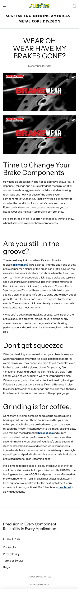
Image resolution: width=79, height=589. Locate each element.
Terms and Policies (39, 584)
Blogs (6, 567)
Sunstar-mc (43, 576)
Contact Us (9, 547)
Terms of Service (13, 560)
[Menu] (4, 5)
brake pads (19, 264)
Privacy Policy (11, 554)
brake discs (45, 433)
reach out (64, 487)
